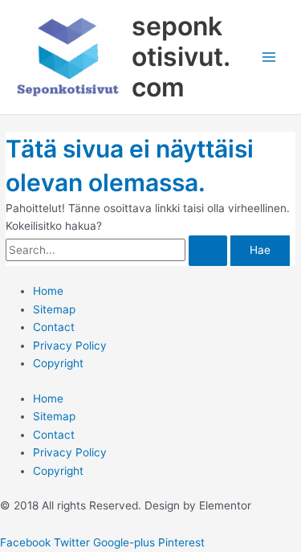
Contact (54, 327)
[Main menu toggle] (269, 57)
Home (48, 290)
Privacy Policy (70, 345)
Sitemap (54, 309)
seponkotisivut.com (181, 57)
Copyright (58, 363)
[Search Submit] (208, 250)
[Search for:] (118, 249)
